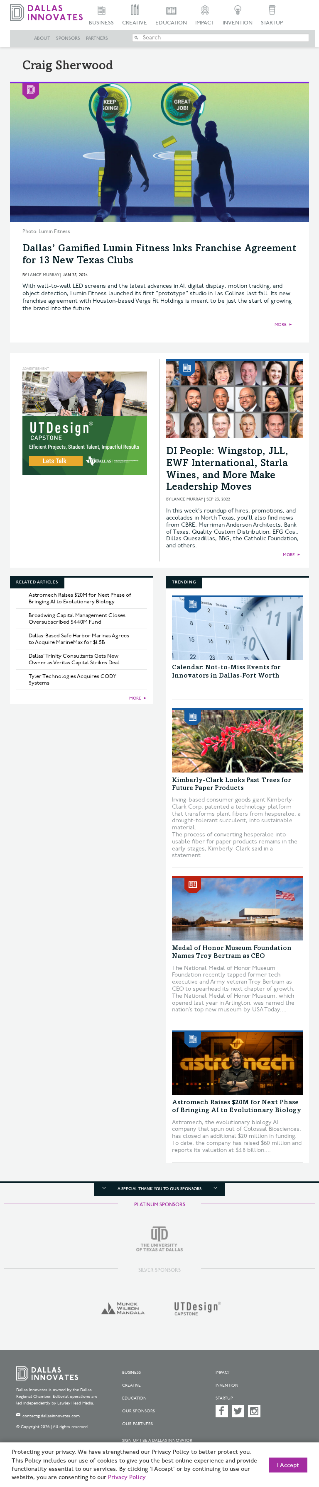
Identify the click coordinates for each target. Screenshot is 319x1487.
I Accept (288, 1465)
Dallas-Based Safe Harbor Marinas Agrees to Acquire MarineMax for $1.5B (79, 639)
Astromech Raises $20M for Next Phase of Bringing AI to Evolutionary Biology (80, 598)
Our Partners (137, 1423)
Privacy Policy (126, 1477)
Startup (272, 22)
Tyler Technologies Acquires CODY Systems (72, 679)
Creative (134, 22)
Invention (238, 22)
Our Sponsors (138, 1411)
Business (101, 22)
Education (171, 22)
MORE (281, 324)
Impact (204, 22)
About (42, 38)
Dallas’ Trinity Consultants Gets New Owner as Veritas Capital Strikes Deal (74, 659)
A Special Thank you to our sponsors (159, 1188)
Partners (97, 38)
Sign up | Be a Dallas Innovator (157, 1440)
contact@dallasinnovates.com (51, 1416)
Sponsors (68, 38)
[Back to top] (292, 1441)
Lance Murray (43, 274)
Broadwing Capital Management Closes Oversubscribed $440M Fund (77, 618)
